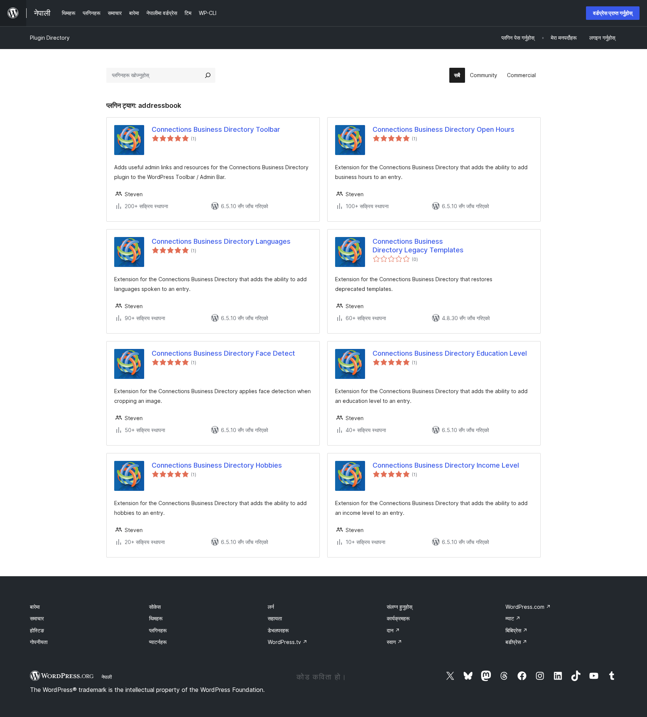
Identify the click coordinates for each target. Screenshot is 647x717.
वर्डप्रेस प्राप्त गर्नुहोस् (612, 13)
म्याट (512, 618)
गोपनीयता (39, 642)
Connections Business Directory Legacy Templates (418, 245)
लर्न (271, 607)
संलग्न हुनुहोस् (399, 607)
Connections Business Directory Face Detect (223, 353)
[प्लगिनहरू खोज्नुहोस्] (207, 75)
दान (393, 630)
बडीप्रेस (516, 642)
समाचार (37, 618)
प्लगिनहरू (158, 630)
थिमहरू (155, 618)
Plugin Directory (50, 37)
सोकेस (155, 607)
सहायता (275, 618)
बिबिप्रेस (516, 630)
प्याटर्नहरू (158, 642)
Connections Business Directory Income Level (446, 465)
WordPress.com (528, 607)
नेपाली (106, 677)
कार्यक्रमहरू (398, 618)
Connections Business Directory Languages (221, 241)
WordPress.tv (287, 642)
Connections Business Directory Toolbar (216, 129)
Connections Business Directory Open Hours (443, 129)
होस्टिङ (37, 630)
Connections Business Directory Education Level (450, 353)
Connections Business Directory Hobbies (217, 465)
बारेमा (35, 607)
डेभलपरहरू (278, 630)
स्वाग (394, 642)
